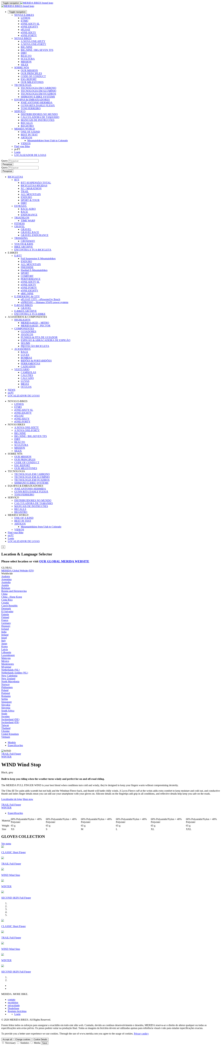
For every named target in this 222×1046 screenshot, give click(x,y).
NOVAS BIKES (23, 38)
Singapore (6, 702)
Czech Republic (9, 605)
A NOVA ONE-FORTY (33, 44)
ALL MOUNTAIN (31, 194)
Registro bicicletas (17, 1011)
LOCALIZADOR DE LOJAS (30, 155)
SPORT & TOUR (30, 200)
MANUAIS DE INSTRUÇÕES (37, 120)
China (4, 594)
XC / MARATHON (31, 188)
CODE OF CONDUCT (33, 76)
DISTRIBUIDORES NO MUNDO (39, 114)
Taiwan (5, 725)
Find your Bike (22, 146)
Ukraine (5, 731)
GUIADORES (28, 331)
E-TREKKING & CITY (27, 296)
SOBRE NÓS (21, 67)
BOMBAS (26, 357)
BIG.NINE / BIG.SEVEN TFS (37, 50)
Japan (4, 643)
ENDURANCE (29, 214)
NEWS (11, 389)
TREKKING (21, 238)
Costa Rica (7, 599)
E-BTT (18, 255)
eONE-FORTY (29, 35)
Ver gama (6, 843)
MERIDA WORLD (24, 128)
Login (17, 152)
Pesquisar (7, 164)
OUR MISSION (29, 70)
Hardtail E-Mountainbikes (34, 270)
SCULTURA (28, 58)
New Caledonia (9, 675)
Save (44, 1043)
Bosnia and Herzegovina (14, 591)
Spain (4, 713)
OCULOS (26, 387)
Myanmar (6, 667)
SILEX (24, 64)
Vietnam (5, 737)
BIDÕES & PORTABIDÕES (36, 360)
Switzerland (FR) (10, 722)
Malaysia (6, 658)
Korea (4, 646)
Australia (6, 582)
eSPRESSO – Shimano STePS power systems (44, 302)
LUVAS (25, 381)
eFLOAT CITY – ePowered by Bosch (40, 299)
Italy (3, 640)
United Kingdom (10, 734)
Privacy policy (141, 1033)
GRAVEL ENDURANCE (34, 235)
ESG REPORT (29, 79)
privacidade (14, 1005)
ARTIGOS (26, 137)
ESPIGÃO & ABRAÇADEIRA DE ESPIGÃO (45, 340)
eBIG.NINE (27, 293)
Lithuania (6, 652)
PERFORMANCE (30, 279)
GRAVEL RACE (30, 232)
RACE (24, 211)
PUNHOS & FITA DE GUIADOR (39, 337)
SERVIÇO (20, 111)
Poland (4, 690)
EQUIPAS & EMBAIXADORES (32, 99)
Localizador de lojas (11, 799)
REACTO (26, 55)
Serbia (4, 699)
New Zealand (8, 678)
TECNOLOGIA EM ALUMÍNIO (38, 90)
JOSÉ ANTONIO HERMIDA (36, 102)
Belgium (5, 588)
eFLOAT (25, 29)
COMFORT (27, 276)
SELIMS (25, 343)
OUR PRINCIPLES (31, 73)
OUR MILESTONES (32, 82)
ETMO (24, 20)
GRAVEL (19, 226)
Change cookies (22, 1039)
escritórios (13, 1002)
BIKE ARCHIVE (23, 246)
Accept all (7, 1039)
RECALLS (27, 123)
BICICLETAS (15, 176)
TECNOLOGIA (23, 85)
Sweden (5, 716)
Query (4, 160)
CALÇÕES (27, 375)
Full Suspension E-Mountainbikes (38, 258)
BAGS (24, 352)
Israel (4, 637)
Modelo (12, 742)
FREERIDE (27, 267)
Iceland (5, 629)
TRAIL (25, 191)
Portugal (5, 693)
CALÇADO (27, 378)
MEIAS (25, 384)
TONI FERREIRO (31, 108)
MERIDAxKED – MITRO (35, 322)
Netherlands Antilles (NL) (14, 672)
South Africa (7, 710)
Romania (6, 696)
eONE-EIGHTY (29, 26)
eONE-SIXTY (28, 32)
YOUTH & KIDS (23, 244)
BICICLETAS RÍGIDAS (34, 185)
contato (11, 999)
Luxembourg (8, 655)
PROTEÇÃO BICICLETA (35, 346)
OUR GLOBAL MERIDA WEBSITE (64, 561)
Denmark (6, 608)
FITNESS (19, 223)
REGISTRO (27, 126)
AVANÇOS (27, 334)
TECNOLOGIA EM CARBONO (38, 88)
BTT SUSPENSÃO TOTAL (36, 182)
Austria (5, 585)
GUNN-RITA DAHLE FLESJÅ (38, 105)
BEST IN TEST (29, 134)
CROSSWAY (28, 241)
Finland (5, 617)
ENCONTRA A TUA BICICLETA (32, 249)
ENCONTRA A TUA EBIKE (30, 314)
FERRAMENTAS (30, 363)
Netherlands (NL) (10, 669)
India (4, 631)
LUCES (25, 354)
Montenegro (7, 664)
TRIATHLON (21, 217)
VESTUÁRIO (21, 369)
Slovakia (5, 704)
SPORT (25, 273)
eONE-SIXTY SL (30, 23)
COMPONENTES (24, 328)
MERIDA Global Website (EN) (17, 570)
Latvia (4, 649)
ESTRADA (20, 206)
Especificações (15, 745)
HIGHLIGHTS (22, 319)
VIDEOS (26, 143)
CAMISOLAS (28, 372)
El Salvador (7, 611)
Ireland (4, 634)
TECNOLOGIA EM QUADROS (38, 93)
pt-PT (11, 535)
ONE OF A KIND (30, 131)
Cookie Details (40, 1039)
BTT (16, 179)
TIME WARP (28, 220)
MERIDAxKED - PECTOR (35, 325)
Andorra (5, 576)
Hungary (5, 626)
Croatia (5, 602)
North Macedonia (10, 681)
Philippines (7, 687)
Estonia (5, 614)
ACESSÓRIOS (22, 349)
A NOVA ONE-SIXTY (33, 41)
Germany (6, 623)
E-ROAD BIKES (23, 305)
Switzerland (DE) (10, 719)
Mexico (5, 661)
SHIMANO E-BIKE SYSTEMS (38, 96)
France (4, 620)
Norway (5, 684)
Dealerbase (13, 1008)
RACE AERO (28, 209)
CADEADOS (28, 366)
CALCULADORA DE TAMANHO (40, 117)
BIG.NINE (26, 47)
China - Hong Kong (11, 596)
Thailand (5, 728)
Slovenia (5, 707)
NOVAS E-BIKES (24, 15)
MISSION (26, 61)
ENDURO (26, 197)
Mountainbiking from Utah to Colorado (47, 140)
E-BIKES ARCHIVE (25, 311)
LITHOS (25, 18)
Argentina (6, 579)
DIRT (24, 53)
